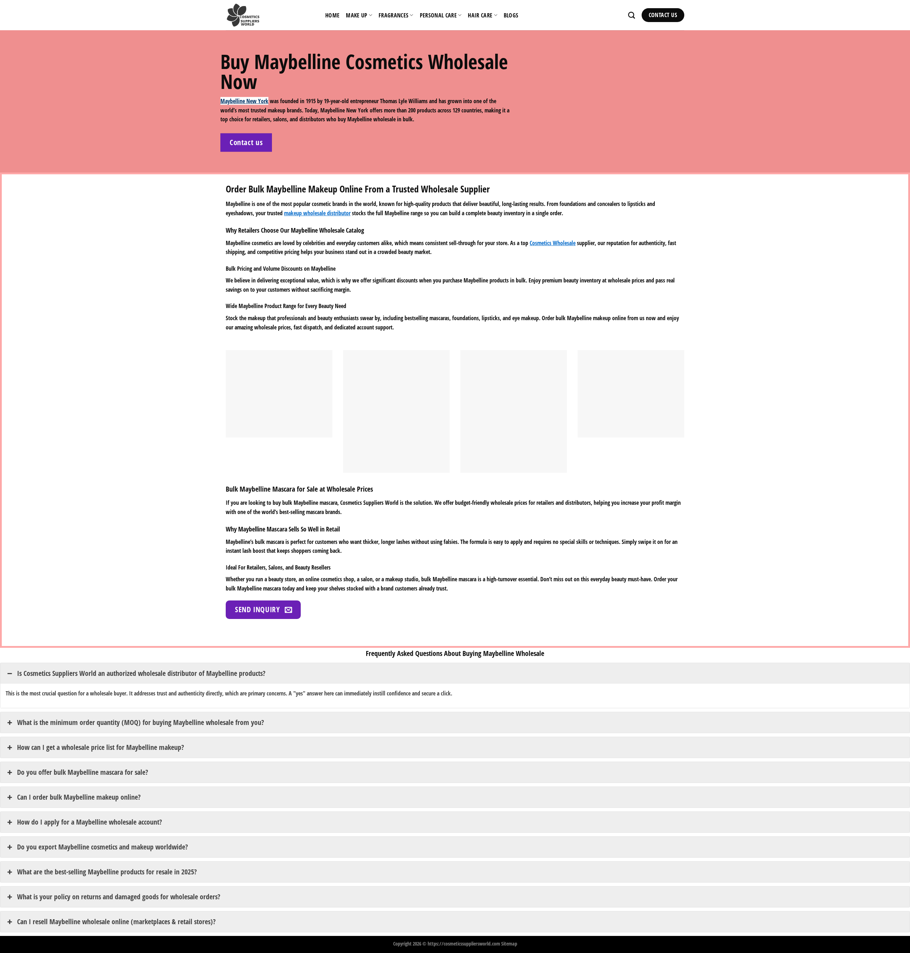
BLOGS (511, 15)
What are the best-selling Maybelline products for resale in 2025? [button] (107, 872)
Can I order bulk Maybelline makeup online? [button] (79, 797)
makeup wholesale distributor (317, 213)
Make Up (356, 15)
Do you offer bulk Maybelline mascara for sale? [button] (82, 772)
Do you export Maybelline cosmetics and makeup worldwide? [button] (102, 847)
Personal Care (438, 15)
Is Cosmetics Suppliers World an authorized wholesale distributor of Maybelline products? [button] (141, 673)
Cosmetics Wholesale (553, 243)
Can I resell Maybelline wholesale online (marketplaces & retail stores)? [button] (116, 921)
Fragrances (393, 15)
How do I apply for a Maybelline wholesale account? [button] (89, 822)
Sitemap (509, 943)
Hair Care (480, 15)
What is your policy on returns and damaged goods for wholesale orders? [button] (118, 896)
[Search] (631, 15)
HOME (332, 15)
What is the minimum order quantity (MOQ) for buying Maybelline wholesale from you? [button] (140, 722)
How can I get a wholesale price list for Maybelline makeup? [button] (100, 747)
